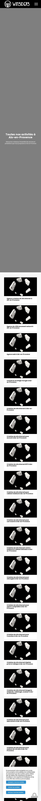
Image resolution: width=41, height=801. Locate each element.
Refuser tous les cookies (15, 792)
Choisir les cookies (14, 787)
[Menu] (35, 4)
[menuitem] (35, 4)
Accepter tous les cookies (16, 782)
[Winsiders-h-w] (17, 4)
